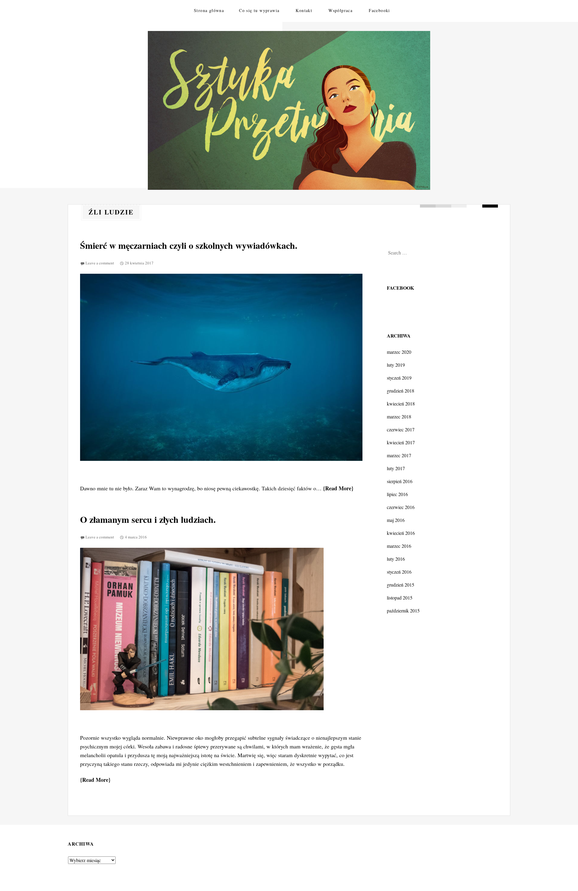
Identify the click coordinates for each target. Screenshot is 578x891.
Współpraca (340, 10)
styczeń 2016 (399, 572)
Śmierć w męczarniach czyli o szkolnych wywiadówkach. (188, 245)
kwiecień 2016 (401, 533)
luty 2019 (396, 365)
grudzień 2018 (400, 390)
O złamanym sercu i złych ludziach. (148, 519)
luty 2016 (396, 559)
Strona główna (209, 10)
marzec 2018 (399, 416)
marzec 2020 (399, 352)
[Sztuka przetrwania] (289, 110)
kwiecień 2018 (401, 403)
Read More (338, 488)
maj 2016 (396, 520)
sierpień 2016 (399, 481)
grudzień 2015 (400, 584)
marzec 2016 (399, 546)
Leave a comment (99, 263)
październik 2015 (403, 610)
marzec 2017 (399, 455)
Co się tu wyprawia (259, 10)
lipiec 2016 (397, 494)
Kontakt (304, 10)
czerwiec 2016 (401, 507)
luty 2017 (396, 468)
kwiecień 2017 (401, 442)
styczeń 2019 (399, 378)
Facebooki (379, 10)
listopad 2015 (399, 597)
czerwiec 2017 (401, 429)
